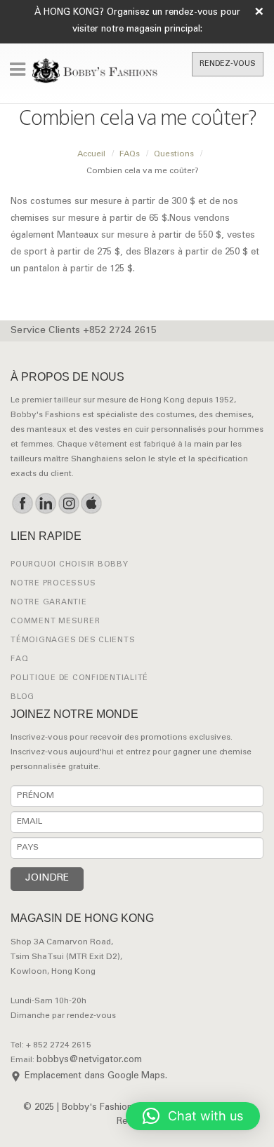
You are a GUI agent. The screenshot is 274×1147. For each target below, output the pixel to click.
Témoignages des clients (73, 640)
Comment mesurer (55, 621)
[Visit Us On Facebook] (22, 503)
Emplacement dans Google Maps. (96, 1076)
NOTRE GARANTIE (49, 602)
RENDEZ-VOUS (228, 64)
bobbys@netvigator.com (89, 1060)
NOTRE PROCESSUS (53, 584)
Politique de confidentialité (79, 678)
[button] (193, 1116)
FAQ (19, 659)
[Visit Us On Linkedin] (45, 503)
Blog (22, 697)
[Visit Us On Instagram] (68, 503)
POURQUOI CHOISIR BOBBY (70, 565)
